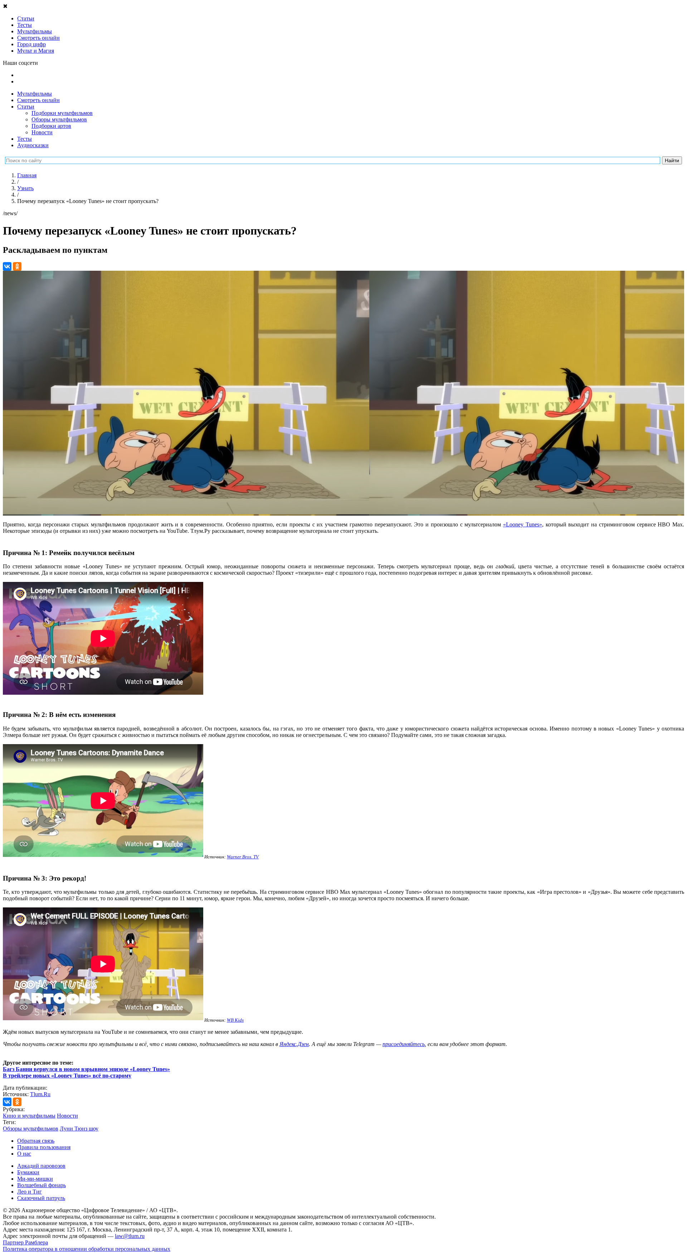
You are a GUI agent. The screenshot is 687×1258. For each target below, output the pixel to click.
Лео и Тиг (29, 1192)
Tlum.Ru (40, 1094)
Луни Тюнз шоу (79, 1129)
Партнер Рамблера (25, 1242)
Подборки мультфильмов (62, 113)
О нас (24, 1154)
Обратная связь (35, 1141)
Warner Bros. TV (243, 856)
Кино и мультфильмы (29, 1116)
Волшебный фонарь (41, 1185)
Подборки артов (51, 126)
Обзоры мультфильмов (59, 119)
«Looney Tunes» (522, 524)
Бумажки (28, 1172)
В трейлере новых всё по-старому (67, 1076)
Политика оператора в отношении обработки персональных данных (86, 1249)
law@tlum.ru (130, 1236)
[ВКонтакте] (7, 266)
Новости (42, 132)
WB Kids (235, 1020)
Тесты (24, 139)
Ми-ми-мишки (35, 1179)
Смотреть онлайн (38, 100)
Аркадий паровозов (41, 1166)
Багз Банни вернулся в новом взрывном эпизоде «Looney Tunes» (86, 1069)
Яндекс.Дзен (294, 1044)
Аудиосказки (33, 145)
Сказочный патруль (41, 1198)
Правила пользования (43, 1147)
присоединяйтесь (404, 1044)
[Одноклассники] (17, 266)
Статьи (25, 106)
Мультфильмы (34, 94)
